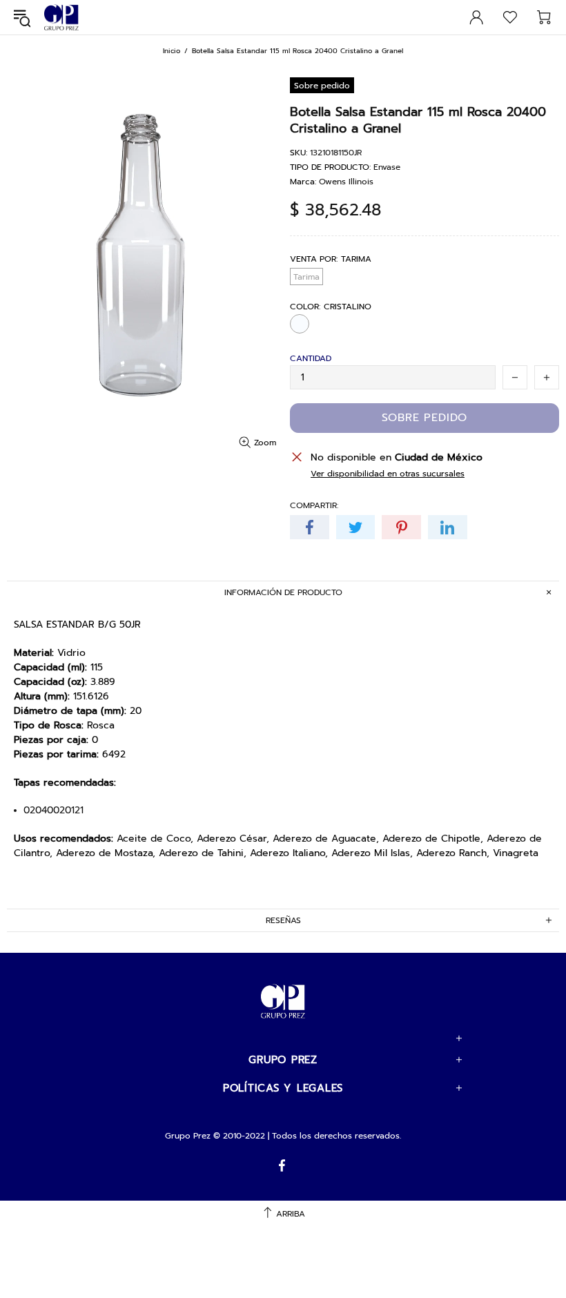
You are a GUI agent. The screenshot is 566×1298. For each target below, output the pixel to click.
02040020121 (53, 810)
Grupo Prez (61, 17)
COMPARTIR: (314, 505)
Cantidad (310, 358)
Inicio (171, 51)
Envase (386, 167)
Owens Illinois (346, 181)
